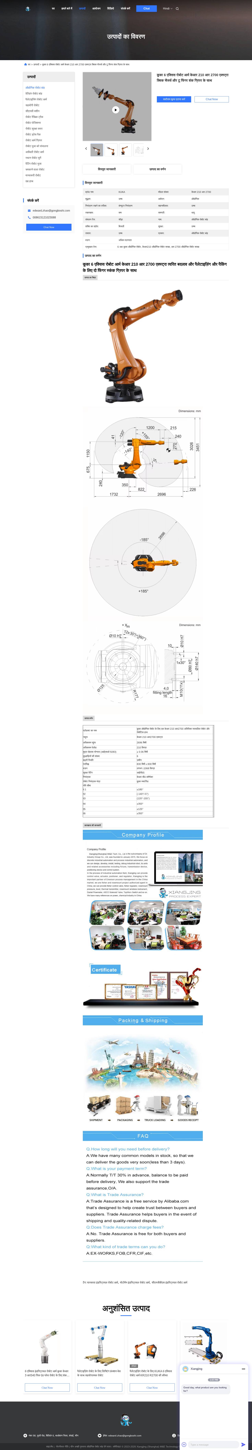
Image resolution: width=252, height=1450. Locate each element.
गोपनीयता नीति (62, 1446)
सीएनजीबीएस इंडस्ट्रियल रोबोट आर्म (169, 1282)
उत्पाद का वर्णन (157, 169)
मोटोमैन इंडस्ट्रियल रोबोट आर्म (135, 1282)
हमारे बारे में (67, 8)
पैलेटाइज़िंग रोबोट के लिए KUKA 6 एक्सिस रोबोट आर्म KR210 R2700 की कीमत (151, 1373)
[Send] (243, 1444)
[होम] (28, 8)
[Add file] (184, 1444)
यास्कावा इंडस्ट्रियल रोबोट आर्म (102, 1282)
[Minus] (243, 1369)
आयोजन (96, 8)
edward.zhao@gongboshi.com (51, 210)
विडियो (110, 8)
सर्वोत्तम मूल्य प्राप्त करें (174, 99)
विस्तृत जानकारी (107, 169)
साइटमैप (49, 1446)
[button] (29, 1353)
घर (53, 8)
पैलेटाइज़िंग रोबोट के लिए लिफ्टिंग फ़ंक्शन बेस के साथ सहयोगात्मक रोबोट (99, 1373)
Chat (146, 8)
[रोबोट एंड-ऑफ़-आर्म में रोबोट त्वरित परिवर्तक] (117, 106)
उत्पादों (82, 8)
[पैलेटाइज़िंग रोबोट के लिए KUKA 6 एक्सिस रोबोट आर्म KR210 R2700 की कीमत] (152, 1345)
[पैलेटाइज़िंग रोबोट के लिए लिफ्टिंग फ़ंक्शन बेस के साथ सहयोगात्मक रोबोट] (99, 1345)
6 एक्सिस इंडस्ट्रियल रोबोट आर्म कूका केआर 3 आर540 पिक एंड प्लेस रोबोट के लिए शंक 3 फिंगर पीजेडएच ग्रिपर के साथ (47, 1373)
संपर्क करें (125, 8)
